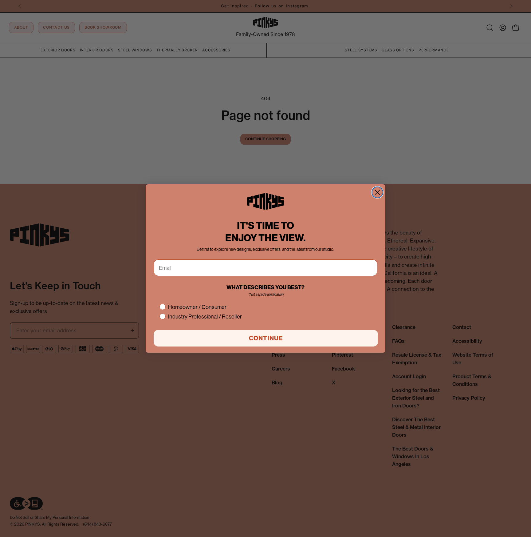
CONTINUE (266, 338)
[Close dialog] (377, 192)
